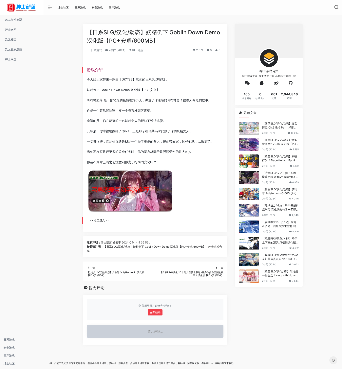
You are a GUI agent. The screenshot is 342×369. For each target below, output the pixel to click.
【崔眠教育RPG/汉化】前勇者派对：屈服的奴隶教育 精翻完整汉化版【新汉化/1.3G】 (279, 224)
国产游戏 (9, 355)
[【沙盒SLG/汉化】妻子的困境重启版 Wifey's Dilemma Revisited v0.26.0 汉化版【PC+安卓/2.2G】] (249, 177)
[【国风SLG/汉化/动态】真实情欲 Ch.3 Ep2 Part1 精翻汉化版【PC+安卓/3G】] (249, 128)
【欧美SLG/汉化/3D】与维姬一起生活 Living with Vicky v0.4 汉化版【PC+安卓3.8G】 (280, 273)
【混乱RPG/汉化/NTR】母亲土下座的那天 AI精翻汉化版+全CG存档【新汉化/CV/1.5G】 (279, 240)
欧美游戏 (9, 347)
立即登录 (155, 312)
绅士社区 (9, 363)
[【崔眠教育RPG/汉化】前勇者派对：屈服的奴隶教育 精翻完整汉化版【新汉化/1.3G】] (249, 226)
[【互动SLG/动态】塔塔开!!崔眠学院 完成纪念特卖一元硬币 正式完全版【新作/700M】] (249, 210)
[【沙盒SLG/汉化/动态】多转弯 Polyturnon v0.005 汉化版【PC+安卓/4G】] (249, 194)
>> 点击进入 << (99, 220)
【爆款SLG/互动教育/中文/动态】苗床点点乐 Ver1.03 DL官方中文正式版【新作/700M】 (280, 257)
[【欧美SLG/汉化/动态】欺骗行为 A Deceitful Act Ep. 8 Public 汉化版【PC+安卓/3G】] (249, 161)
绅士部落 (137, 50)
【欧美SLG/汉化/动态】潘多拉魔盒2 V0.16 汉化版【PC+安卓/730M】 (279, 142)
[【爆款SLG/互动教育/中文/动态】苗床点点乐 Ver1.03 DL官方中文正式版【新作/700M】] (249, 259)
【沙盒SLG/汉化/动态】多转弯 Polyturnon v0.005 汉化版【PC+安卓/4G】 (279, 191)
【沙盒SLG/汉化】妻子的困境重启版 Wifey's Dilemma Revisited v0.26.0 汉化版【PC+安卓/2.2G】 (280, 175)
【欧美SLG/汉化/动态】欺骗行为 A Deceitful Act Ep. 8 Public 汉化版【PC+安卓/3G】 (280, 158)
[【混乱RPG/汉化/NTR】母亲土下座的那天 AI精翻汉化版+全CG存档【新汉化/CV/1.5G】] (249, 243)
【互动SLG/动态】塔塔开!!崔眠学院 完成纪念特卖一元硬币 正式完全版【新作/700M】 (280, 208)
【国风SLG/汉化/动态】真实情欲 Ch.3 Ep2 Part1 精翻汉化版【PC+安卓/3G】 (279, 125)
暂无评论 (96, 287)
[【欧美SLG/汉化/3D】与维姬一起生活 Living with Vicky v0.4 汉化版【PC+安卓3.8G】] (249, 276)
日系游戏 (9, 339)
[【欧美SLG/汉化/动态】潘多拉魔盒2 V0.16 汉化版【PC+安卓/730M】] (249, 144)
